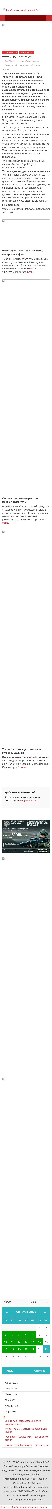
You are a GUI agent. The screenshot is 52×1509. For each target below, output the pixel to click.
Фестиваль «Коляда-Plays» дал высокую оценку (26, 1438)
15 (39, 1342)
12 (19, 1342)
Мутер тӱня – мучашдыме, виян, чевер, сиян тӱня (22, 252)
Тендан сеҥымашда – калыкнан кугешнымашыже (22, 751)
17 (5, 1349)
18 (12, 1349)
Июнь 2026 (11, 1394)
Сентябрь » (41, 1370)
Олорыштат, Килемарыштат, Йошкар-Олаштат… (20, 500)
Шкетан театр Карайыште (18, 1445)
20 (26, 1349)
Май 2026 (10, 1400)
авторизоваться (27, 800)
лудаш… (30, 272)
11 (12, 1342)
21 (32, 1349)
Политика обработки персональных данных (23, 1507)
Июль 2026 (11, 1388)
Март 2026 (10, 1411)
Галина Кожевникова (29, 60)
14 (32, 1342)
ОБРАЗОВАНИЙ (10, 52)
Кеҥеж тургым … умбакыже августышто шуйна (26, 1430)
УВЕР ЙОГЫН (26, 52)
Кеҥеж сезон (42, 1445)
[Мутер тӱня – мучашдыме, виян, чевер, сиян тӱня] (26, 233)
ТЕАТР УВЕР (13, 1417)
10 (5, 1342)
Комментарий (10, 65)
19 (19, 1349)
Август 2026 (26, 1311)
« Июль (8, 1370)
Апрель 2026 (12, 1405)
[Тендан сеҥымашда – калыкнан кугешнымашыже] (26, 638)
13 (26, 1342)
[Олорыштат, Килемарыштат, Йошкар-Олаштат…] (26, 387)
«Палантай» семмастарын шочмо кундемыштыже (23, 1422)
